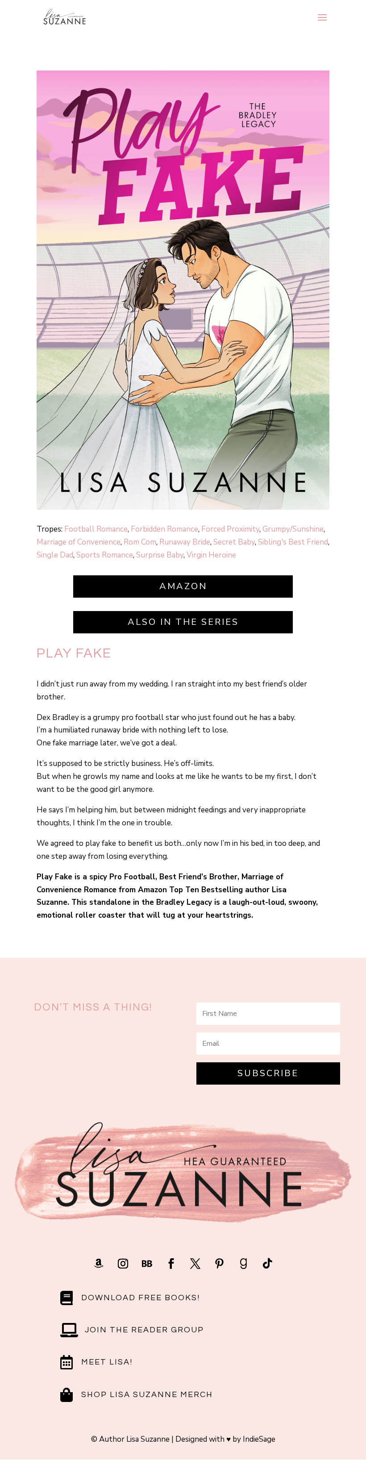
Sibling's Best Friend (293, 542)
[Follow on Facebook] (171, 1263)
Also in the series (183, 622)
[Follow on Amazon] (98, 1263)
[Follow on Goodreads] (243, 1263)
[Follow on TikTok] (267, 1263)
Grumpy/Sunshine (293, 529)
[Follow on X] (195, 1263)
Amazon (183, 586)
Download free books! (140, 1298)
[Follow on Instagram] (122, 1263)
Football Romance (96, 529)
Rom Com (140, 542)
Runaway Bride (184, 542)
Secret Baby (234, 542)
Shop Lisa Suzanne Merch (147, 1394)
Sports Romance (104, 555)
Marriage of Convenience (79, 542)
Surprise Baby (159, 555)
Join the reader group (144, 1330)
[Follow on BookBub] (147, 1263)
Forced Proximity (230, 529)
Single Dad (55, 555)
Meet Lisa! (107, 1362)
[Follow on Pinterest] (219, 1263)
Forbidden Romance (164, 529)
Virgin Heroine (211, 555)
